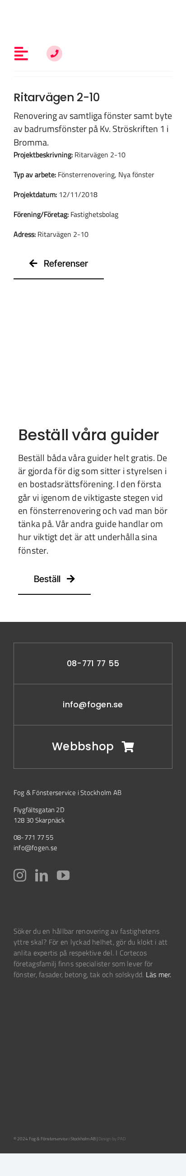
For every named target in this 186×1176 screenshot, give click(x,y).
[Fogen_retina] (93, 12)
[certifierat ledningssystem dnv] (28, 1040)
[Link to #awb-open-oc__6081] (54, 53)
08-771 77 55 (93, 663)
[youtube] (63, 875)
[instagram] (20, 875)
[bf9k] (36, 1008)
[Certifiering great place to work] (25, 1087)
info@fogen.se (93, 704)
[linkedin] (41, 875)
